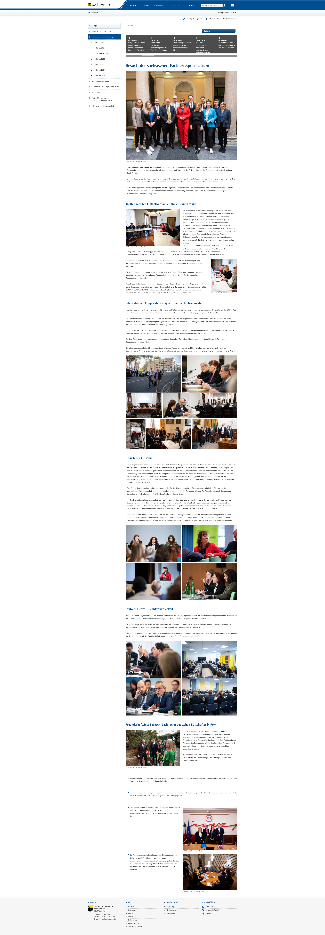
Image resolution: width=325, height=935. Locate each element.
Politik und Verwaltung (153, 5)
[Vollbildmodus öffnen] (153, 374)
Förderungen (97, 92)
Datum (207, 31)
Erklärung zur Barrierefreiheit (103, 106)
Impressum (132, 910)
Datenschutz (132, 920)
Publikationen (171, 913)
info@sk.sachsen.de (108, 919)
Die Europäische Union (100, 81)
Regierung (170, 907)
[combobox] (212, 5)
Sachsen (132, 5)
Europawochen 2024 (101, 53)
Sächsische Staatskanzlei (103, 906)
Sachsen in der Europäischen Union (105, 87)
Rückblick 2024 (99, 48)
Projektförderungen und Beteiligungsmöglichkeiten (102, 99)
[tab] (105, 902)
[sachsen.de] (105, 5)
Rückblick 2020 (99, 76)
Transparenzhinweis (135, 927)
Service (191, 5)
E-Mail (208, 913)
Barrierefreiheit (133, 923)
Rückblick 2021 (99, 70)
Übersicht (131, 907)
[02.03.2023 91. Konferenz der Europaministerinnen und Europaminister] (227, 52)
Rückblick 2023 (99, 59)
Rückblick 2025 (99, 42)
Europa (94, 12)
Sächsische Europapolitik (101, 31)
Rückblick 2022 (99, 64)
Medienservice (171, 910)
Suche (130, 917)
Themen (176, 5)
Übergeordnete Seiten (226, 13)
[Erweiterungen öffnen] (232, 5)
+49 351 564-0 (106, 914)
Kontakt (131, 913)
